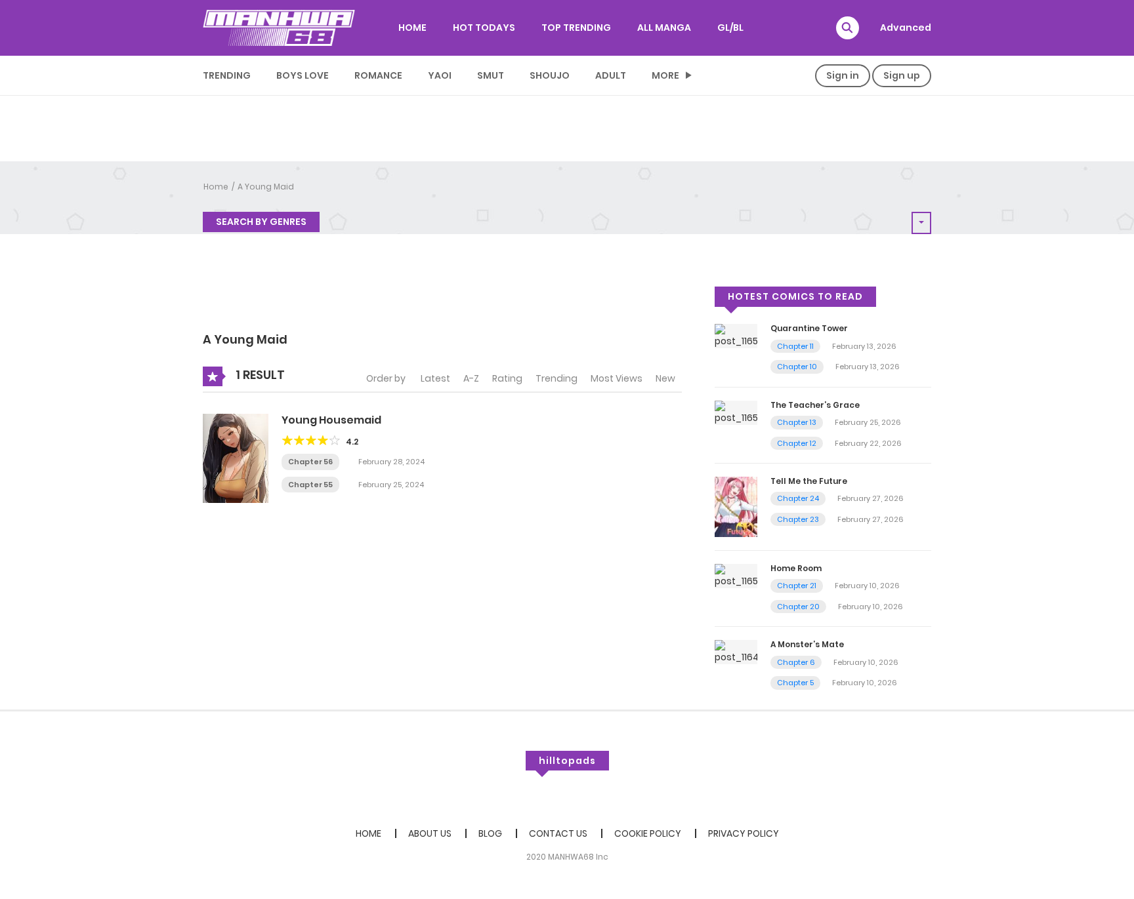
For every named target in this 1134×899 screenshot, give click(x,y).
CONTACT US (558, 833)
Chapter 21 (796, 585)
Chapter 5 (795, 682)
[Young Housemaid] (235, 457)
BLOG (490, 833)
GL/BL (730, 27)
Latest (435, 378)
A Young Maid (266, 186)
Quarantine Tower (809, 328)
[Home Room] (736, 575)
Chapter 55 (310, 484)
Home (215, 186)
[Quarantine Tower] (736, 335)
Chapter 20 (798, 606)
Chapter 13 (796, 422)
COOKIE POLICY (647, 833)
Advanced (905, 27)
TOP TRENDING (576, 27)
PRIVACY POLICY (743, 833)
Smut (490, 75)
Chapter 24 (798, 498)
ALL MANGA (664, 27)
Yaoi (440, 75)
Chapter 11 (795, 346)
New (665, 378)
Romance (378, 75)
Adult (610, 75)
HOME (412, 27)
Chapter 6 (796, 662)
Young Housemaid (331, 420)
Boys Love (302, 75)
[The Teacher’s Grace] (736, 411)
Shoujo (550, 75)
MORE (665, 75)
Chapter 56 (310, 461)
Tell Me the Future (808, 481)
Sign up (901, 75)
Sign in (842, 75)
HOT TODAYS (484, 27)
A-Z (471, 378)
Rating (507, 378)
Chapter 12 (796, 443)
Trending (227, 75)
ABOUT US (430, 833)
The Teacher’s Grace (815, 404)
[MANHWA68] (279, 27)
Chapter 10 (797, 366)
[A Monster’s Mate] (736, 651)
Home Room (796, 568)
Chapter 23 (798, 519)
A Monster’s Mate (807, 644)
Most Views (616, 378)
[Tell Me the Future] (736, 506)
